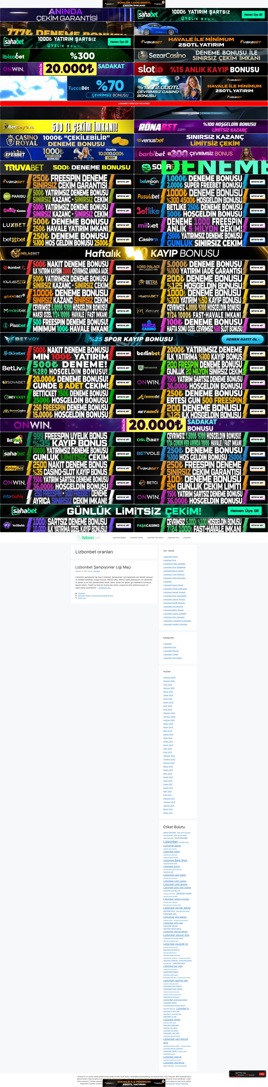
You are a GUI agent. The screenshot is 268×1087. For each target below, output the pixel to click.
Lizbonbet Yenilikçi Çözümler (175, 624)
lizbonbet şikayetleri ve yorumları (172, 1060)
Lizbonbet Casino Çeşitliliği (174, 614)
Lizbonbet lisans (170, 972)
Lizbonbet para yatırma (172, 986)
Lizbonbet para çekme (172, 989)
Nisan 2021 (168, 813)
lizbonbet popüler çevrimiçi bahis (172, 994)
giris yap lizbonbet (180, 835)
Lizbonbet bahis (171, 851)
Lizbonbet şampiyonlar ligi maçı (102, 596)
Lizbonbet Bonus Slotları (173, 571)
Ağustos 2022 (169, 756)
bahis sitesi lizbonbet (183, 832)
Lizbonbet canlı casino (174, 881)
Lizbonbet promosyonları (175, 1000)
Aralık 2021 (168, 784)
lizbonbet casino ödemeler (170, 902)
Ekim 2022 (167, 749)
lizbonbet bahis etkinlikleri (170, 854)
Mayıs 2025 (168, 692)
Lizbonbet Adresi (170, 557)
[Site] (67, 181)
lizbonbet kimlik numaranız (170, 969)
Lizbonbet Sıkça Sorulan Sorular (174, 1005)
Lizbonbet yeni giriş (171, 1033)
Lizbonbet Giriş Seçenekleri (174, 596)
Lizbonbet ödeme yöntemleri (173, 1048)
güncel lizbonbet (168, 838)
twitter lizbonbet (168, 1066)
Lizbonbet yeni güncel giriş (175, 1041)
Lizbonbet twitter (172, 1019)
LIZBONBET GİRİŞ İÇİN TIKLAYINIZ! (134, 103)
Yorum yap (81, 598)
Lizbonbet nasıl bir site (175, 980)
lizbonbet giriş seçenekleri (181, 920)
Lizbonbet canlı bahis (174, 875)
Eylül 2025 (167, 685)
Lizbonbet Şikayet (119, 538)
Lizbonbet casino (184, 893)
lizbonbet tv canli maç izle (172, 1014)
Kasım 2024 (168, 702)
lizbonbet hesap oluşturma (171, 955)
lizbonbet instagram (170, 960)
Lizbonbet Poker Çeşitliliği (174, 564)
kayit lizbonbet (181, 838)
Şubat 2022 (168, 777)
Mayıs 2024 (168, 724)
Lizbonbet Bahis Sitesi (175, 860)
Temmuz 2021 (169, 802)
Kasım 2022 (168, 745)
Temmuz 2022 (169, 759)
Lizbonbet (187, 538)
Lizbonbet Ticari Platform (174, 574)
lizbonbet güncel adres (172, 929)
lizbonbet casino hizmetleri (170, 896)
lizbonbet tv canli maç (171, 1011)
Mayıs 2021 (168, 809)
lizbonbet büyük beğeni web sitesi (172, 869)
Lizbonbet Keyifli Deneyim (174, 603)
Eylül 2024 (167, 709)
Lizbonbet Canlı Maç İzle (171, 890)
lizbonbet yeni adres (170, 1028)
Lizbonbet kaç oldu (173, 966)
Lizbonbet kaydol (185, 960)
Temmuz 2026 (169, 677)
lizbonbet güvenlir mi (171, 950)
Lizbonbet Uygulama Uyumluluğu (177, 621)
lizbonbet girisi (169, 911)
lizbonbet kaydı (167, 963)
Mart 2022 (167, 774)
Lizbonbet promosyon (171, 997)
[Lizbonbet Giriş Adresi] (88, 537)
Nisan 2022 (168, 770)
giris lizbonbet (168, 835)
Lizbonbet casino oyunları (176, 899)
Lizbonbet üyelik (170, 1051)
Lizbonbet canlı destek (175, 884)
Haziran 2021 (168, 806)
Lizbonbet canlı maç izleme (177, 887)
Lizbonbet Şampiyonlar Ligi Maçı (103, 567)
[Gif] (134, 253)
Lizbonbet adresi (172, 845)
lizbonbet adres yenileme (170, 849)
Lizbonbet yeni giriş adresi (171, 1036)
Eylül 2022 (167, 752)
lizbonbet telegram (169, 1008)
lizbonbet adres (184, 842)
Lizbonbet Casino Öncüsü (174, 599)
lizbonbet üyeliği (182, 1051)
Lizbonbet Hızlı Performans (170, 958)
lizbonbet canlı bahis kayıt (170, 878)
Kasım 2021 (168, 788)
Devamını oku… (105, 588)
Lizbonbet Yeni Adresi (155, 538)
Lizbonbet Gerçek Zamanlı (174, 592)
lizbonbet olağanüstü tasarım (171, 983)
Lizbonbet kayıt (179, 963)
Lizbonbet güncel (170, 926)
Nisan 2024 (168, 727)
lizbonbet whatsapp (171, 1025)
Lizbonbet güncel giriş (176, 935)
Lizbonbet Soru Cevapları (174, 617)
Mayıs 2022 (168, 766)
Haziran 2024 (169, 720)
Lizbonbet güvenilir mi (175, 944)
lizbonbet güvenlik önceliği (170, 947)
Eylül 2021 (167, 795)
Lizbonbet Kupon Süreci (173, 585)
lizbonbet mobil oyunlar (184, 977)
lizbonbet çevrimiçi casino (171, 1046)
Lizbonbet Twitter (136, 538)
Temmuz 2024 (169, 717)
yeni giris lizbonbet (181, 1066)
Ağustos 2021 (169, 799)
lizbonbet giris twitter (183, 911)
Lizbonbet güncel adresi (175, 931)
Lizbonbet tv (182, 1008)
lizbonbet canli (168, 872)
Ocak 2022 (167, 781)
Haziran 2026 (169, 681)
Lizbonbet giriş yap (173, 923)
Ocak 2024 (168, 738)
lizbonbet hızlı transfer (185, 958)
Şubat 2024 (168, 734)
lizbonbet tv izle (169, 1017)
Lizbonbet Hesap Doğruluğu (175, 589)
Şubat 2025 (168, 695)
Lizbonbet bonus (171, 866)
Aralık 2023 (168, 742)
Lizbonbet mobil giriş (170, 977)
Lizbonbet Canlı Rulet (169, 893)
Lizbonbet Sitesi (170, 1003)
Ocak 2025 (167, 699)
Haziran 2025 (169, 688)
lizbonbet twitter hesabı (169, 1022)
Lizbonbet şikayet (172, 1057)
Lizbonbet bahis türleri (170, 863)
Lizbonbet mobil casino (170, 975)
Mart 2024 (167, 731)
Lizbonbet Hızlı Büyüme (173, 607)
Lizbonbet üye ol (169, 1054)
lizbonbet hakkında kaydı (170, 952)
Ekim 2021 (167, 791)
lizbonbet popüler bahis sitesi (171, 992)
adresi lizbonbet (169, 832)
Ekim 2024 (167, 706)
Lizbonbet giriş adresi (174, 917)
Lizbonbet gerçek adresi (177, 907)
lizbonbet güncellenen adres (170, 941)
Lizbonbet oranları (84, 596)
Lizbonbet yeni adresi (170, 1030)
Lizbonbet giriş (170, 914)
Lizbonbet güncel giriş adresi (173, 938)
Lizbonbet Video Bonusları (174, 578)
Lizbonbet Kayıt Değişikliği (174, 567)
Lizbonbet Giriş (173, 538)
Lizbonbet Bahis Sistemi (173, 610)
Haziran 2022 (169, 763)
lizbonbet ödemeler (186, 1046)
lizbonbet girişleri (168, 920)
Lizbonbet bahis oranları (170, 857)
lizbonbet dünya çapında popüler (172, 905)
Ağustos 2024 (169, 713)
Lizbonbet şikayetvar (174, 1062)
